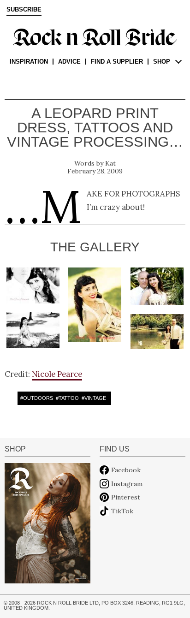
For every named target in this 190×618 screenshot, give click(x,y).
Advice (69, 61)
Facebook (126, 470)
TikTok (122, 511)
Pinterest (125, 497)
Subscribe (24, 9)
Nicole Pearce (57, 374)
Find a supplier (117, 61)
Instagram (126, 484)
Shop (161, 61)
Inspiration (29, 61)
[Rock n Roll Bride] (95, 36)
